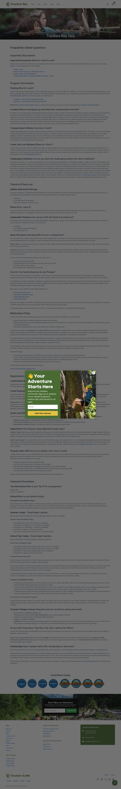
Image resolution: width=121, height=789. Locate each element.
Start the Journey (43, 413)
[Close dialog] (93, 372)
